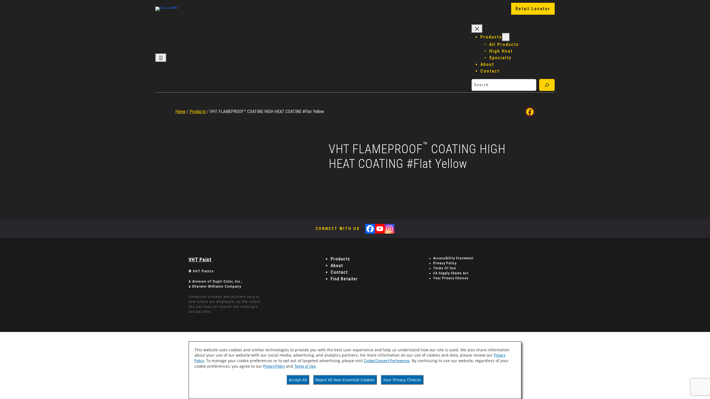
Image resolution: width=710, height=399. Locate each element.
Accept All (298, 379)
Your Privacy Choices (402, 379)
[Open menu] (160, 57)
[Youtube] (380, 229)
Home (180, 111)
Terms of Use (305, 366)
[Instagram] (389, 229)
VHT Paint (200, 259)
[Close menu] (477, 28)
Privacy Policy (274, 366)
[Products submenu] (506, 37)
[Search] (547, 85)
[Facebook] (530, 112)
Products (197, 111)
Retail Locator (533, 8)
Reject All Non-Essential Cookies (345, 379)
